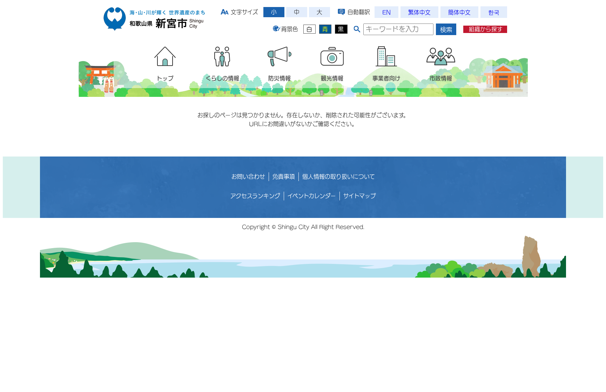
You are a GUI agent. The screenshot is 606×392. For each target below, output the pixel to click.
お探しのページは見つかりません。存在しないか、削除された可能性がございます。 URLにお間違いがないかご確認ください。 (303, 119)
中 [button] (296, 12)
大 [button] (319, 12)
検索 (446, 30)
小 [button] (274, 12)
